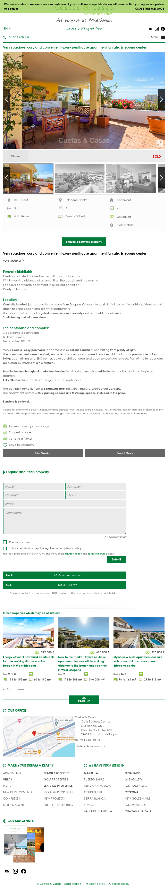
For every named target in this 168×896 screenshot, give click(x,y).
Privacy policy (95, 884)
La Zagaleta (134, 779)
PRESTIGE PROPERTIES (58, 805)
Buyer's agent (13, 805)
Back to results (16, 689)
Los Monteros (135, 805)
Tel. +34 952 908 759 (88, 740)
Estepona (131, 792)
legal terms (51, 548)
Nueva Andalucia (97, 786)
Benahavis (132, 773)
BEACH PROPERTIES (56, 773)
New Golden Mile (138, 798)
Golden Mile (93, 792)
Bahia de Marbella (98, 811)
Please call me (19, 542)
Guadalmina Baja (138, 811)
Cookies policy (119, 884)
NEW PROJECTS (54, 798)
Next (161, 99)
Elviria (89, 805)
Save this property (21, 445)
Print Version (43, 453)
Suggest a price (20, 432)
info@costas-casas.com (91, 746)
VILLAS (7, 779)
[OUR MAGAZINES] (43, 844)
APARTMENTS (12, 773)
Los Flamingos (136, 786)
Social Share (125, 453)
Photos (15, 156)
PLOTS (7, 786)
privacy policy (72, 548)
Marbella (91, 773)
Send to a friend (20, 438)
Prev (6, 99)
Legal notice (72, 884)
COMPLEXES (11, 798)
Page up (84, 701)
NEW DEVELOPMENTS (17, 792)
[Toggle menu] (152, 37)
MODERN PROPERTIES (58, 792)
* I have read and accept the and (45, 548)
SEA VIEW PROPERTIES (58, 785)
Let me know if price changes (29, 426)
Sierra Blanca (95, 798)
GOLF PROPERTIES (56, 779)
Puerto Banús (94, 779)
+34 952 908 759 (18, 37)
